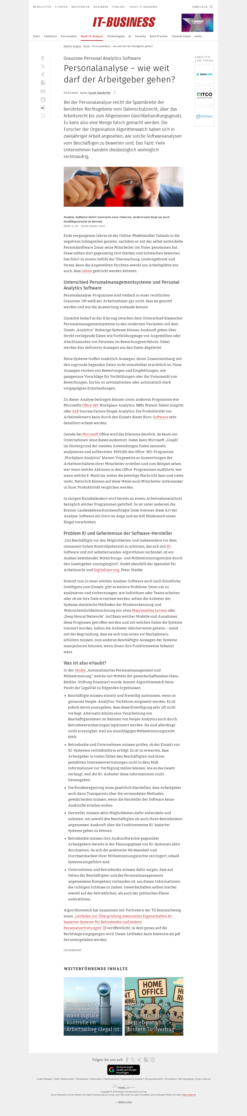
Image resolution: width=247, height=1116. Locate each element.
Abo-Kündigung (186, 1079)
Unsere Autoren (203, 1079)
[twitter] (43, 66)
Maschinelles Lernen (149, 610)
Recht (87, 46)
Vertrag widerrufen (154, 1079)
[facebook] (43, 57)
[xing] (43, 74)
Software (160, 417)
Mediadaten (82, 1079)
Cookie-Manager (44, 1079)
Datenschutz (97, 1079)
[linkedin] (43, 82)
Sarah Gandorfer (99, 93)
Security (140, 36)
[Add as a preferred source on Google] (123, 1070)
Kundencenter (68, 1079)
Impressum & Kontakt (132, 1079)
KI (130, 36)
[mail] (43, 91)
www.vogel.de (189, 1095)
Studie (80, 670)
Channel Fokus (181, 36)
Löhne (86, 271)
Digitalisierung (106, 570)
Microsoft (90, 434)
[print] (43, 99)
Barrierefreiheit (112, 1079)
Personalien (69, 36)
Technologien (116, 36)
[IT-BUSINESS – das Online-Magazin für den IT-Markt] (36, 36)
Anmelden (199, 6)
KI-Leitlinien (171, 1079)
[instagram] (151, 1060)
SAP (75, 411)
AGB (57, 1079)
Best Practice (159, 36)
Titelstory (50, 36)
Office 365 (90, 405)
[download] (43, 107)
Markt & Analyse (92, 36)
